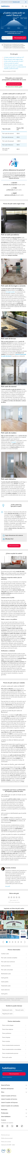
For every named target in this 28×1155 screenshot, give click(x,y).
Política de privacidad (6, 1138)
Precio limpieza (6, 1037)
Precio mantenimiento (5, 1000)
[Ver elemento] (7, 942)
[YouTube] (17, 1126)
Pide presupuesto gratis (19, 37)
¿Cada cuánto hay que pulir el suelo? (13, 61)
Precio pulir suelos (7, 1057)
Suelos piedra (4, 981)
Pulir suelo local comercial (8, 961)
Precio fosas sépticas (7, 1029)
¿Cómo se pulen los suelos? (11, 63)
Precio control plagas (7, 1025)
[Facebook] (7, 1126)
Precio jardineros (6, 1033)
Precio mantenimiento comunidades (11, 1049)
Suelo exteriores (5, 989)
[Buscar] (22, 6)
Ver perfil (7, 886)
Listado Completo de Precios (8, 1095)
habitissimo (2, 998)
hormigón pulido (10, 292)
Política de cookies (6, 1141)
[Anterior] (3, 942)
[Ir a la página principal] (5, 6)
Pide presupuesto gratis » (21, 913)
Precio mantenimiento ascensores (11, 1045)
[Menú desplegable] (26, 6)
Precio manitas (6, 1041)
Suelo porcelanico (6, 965)
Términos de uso (5, 1135)
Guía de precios (10, 998)
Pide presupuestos (14, 545)
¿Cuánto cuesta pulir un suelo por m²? (14, 57)
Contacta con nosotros (7, 1122)
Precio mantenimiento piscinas (10, 1053)
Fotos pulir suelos (19, 1010)
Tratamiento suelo (6, 985)
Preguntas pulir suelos (7, 1013)
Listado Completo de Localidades (10, 1106)
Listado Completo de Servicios (9, 1099)
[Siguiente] (24, 942)
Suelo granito (4, 977)
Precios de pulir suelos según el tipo (13, 59)
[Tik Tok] (22, 1126)
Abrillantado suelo (6, 973)
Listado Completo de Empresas (9, 1102)
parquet (14, 442)
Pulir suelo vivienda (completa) (9, 957)
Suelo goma (4, 993)
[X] (12, 1126)
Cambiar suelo (5, 953)
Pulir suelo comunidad (7, 969)
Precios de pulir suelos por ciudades (13, 65)
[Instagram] (2, 1126)
